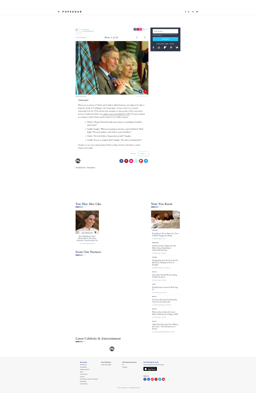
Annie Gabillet (89, 31)
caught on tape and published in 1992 (116, 114)
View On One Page (81, 37)
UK (123, 364)
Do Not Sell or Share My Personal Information (89, 380)
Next (142, 153)
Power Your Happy (106, 364)
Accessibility (83, 367)
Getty (84, 96)
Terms (164, 34)
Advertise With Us (85, 369)
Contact (82, 376)
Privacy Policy (169, 34)
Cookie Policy (83, 384)
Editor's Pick (80, 167)
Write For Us (83, 364)
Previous (133, 153)
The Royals (91, 167)
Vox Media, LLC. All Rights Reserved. (130, 387)
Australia (124, 367)
